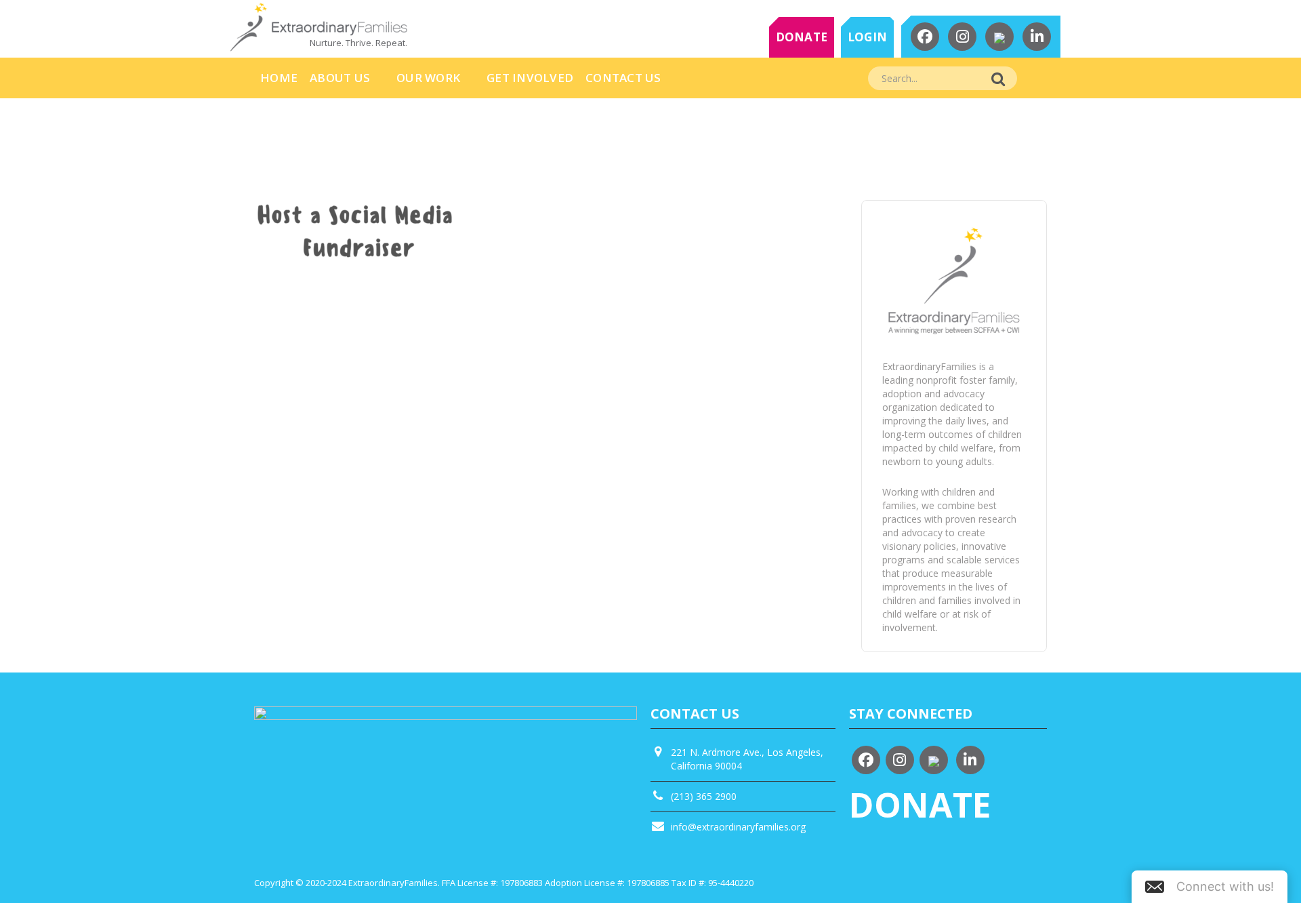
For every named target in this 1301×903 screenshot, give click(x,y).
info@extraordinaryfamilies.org (738, 826)
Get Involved (530, 77)
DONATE (802, 37)
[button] (1209, 886)
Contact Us (623, 77)
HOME (278, 77)
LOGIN (867, 37)
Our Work (428, 77)
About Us (340, 77)
